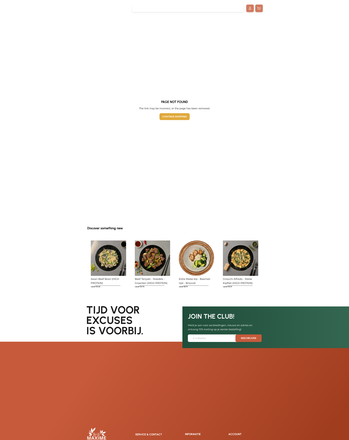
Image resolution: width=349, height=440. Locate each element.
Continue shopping (174, 116)
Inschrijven (248, 338)
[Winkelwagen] (259, 8)
